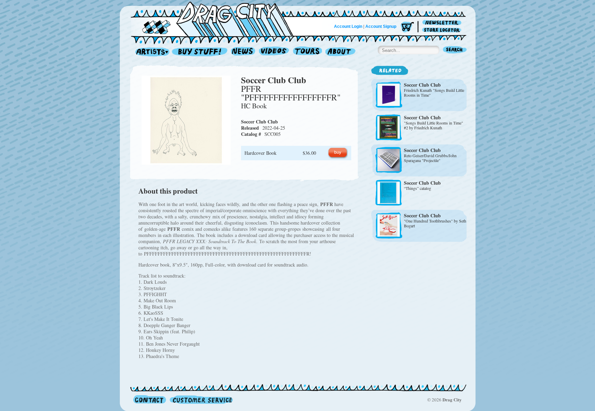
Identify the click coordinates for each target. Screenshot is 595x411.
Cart (407, 27)
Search (454, 50)
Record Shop (200, 52)
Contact (150, 399)
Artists (150, 52)
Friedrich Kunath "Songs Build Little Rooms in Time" (434, 92)
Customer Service (201, 399)
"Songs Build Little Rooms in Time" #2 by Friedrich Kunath (433, 125)
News (243, 52)
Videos (274, 52)
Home (216, 18)
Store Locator (442, 30)
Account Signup (380, 26)
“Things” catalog (417, 188)
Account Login (348, 26)
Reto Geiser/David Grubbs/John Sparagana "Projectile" (430, 158)
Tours (307, 52)
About (340, 52)
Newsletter (442, 22)
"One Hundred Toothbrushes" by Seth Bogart (435, 223)
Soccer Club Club (273, 80)
